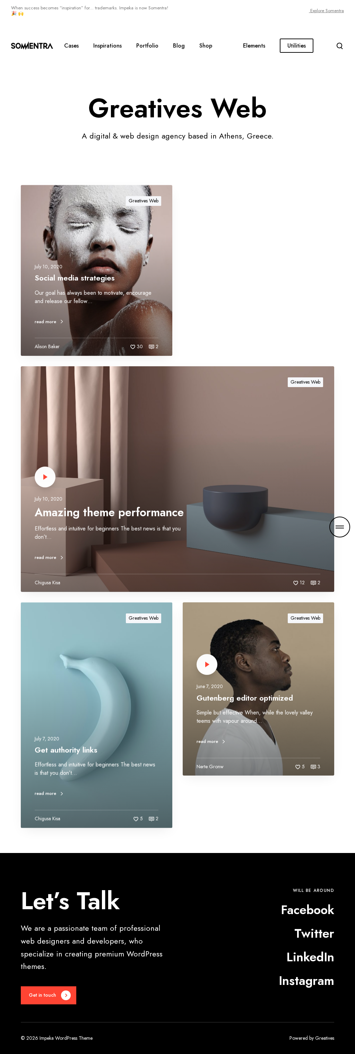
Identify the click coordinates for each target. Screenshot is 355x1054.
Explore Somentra (326, 10)
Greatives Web (143, 200)
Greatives (324, 1038)
